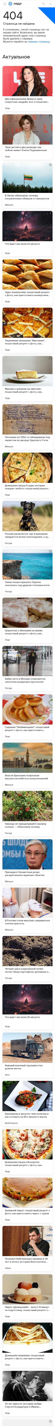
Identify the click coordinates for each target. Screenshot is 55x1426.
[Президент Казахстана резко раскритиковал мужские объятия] (27, 862)
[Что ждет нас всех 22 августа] (27, 1007)
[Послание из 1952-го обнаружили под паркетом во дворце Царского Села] (27, 427)
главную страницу (39, 41)
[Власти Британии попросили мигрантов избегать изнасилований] (27, 765)
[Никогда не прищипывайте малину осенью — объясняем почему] (27, 813)
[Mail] (10, 3)
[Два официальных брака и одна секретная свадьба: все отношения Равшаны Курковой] (27, 88)
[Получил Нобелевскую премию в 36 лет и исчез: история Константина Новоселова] (27, 1248)
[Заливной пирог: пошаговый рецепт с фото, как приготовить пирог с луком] (27, 1200)
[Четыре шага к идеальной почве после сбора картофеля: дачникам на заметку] (27, 958)
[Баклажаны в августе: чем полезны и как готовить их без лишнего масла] (27, 1103)
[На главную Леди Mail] (16, 3)
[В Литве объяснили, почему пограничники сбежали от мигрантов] (27, 185)
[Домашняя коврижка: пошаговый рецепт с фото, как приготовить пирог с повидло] (27, 1345)
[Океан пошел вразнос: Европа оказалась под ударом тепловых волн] (27, 572)
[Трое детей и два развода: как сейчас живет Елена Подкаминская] (27, 137)
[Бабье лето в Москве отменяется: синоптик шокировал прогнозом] (27, 668)
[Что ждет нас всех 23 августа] (27, 233)
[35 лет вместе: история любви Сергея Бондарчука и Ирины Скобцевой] (27, 1393)
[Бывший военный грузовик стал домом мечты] (27, 1055)
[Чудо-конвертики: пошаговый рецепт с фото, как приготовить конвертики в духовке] (27, 282)
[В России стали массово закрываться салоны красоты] (27, 910)
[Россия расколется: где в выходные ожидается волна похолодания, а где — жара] (27, 523)
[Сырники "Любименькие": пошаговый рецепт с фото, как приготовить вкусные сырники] (27, 717)
